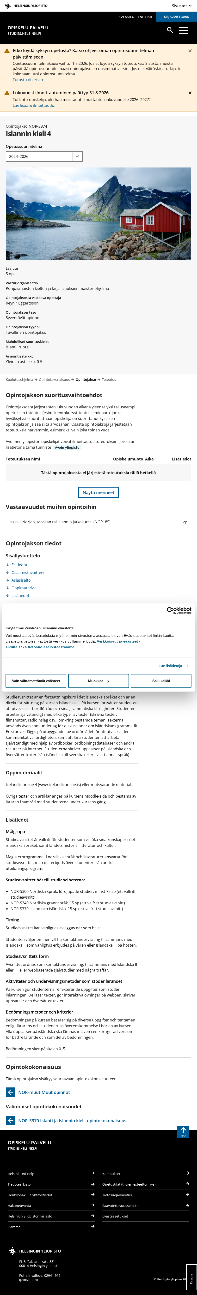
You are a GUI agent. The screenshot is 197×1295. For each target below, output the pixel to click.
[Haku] (170, 30)
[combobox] (44, 156)
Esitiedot (19, 564)
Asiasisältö (21, 580)
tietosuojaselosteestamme (51, 647)
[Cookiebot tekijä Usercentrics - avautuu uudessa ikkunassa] (170, 610)
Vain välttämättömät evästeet (36, 681)
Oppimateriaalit (26, 588)
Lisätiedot (20, 595)
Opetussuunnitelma (24, 146)
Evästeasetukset (115, 1216)
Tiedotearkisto (19, 1184)
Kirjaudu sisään (176, 17)
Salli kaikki (161, 681)
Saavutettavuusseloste (120, 1205)
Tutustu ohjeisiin (28, 79)
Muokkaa (95, 681)
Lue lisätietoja (170, 665)
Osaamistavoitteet (28, 572)
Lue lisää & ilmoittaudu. (34, 105)
